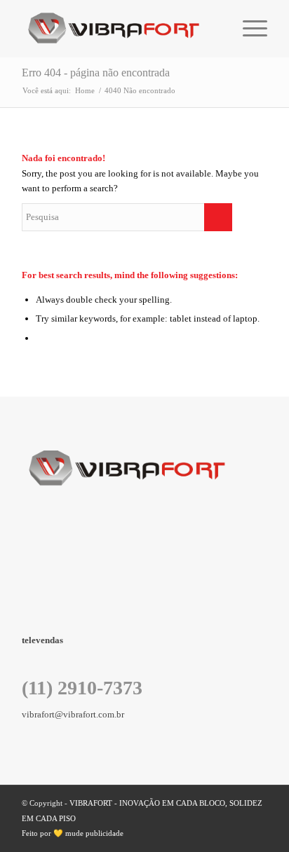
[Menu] (248, 29)
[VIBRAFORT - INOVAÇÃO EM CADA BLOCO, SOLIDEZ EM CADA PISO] (120, 29)
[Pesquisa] (215, 29)
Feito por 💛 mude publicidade (72, 833)
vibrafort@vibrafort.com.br (73, 714)
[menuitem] (215, 29)
